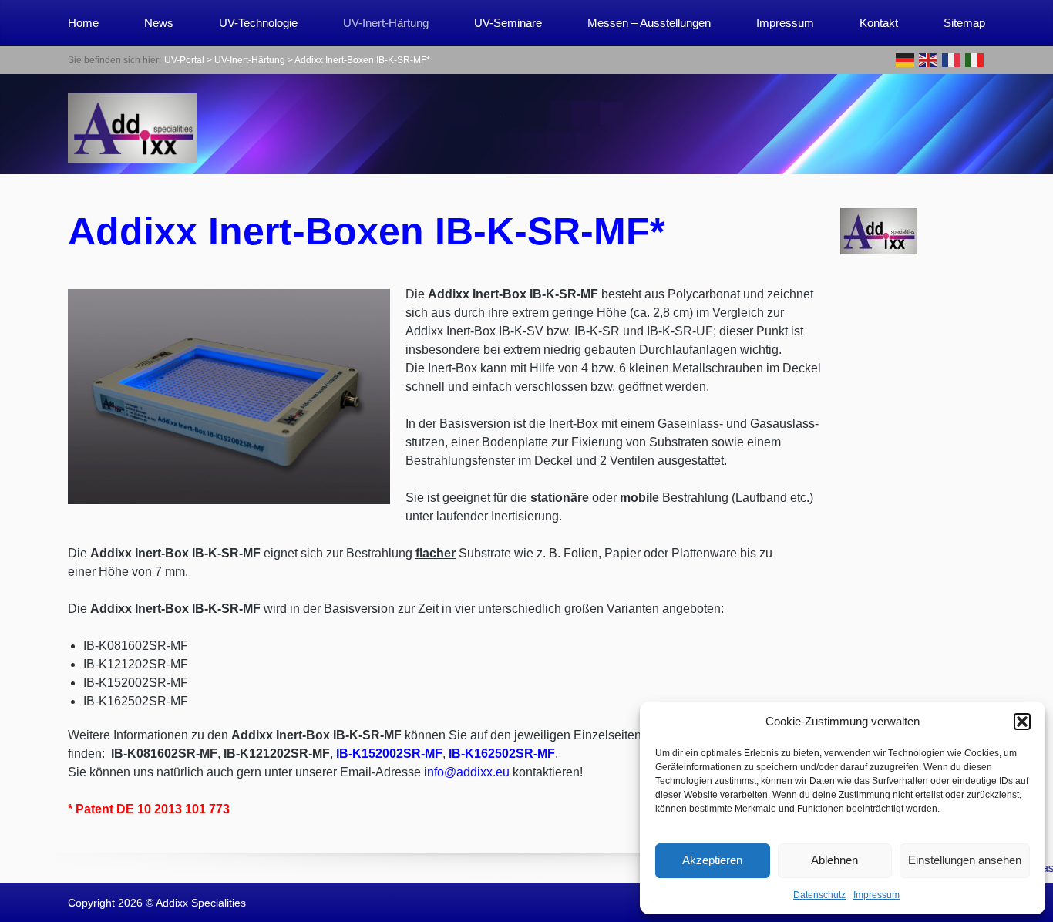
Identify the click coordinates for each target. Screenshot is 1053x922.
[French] (952, 59)
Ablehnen (834, 859)
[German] (906, 59)
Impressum (876, 895)
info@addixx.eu (467, 772)
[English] (929, 59)
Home (83, 22)
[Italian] (975, 59)
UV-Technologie (258, 22)
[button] (1022, 721)
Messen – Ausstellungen (649, 22)
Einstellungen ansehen (964, 859)
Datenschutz (819, 895)
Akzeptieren (712, 859)
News (158, 22)
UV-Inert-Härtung (386, 22)
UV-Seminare (508, 22)
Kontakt (879, 22)
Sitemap (964, 22)
